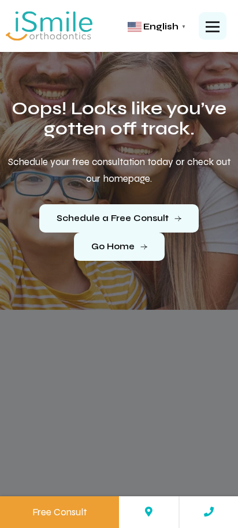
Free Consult (59, 512)
